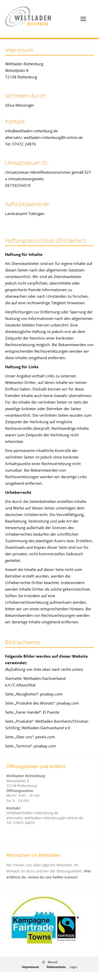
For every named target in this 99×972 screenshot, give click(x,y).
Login (73, 967)
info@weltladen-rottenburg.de (32, 812)
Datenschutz (56, 967)
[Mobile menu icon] (83, 19)
